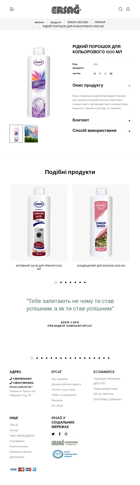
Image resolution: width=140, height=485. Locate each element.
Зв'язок (14, 430)
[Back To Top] (131, 464)
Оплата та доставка (63, 389)
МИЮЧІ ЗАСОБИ (78, 22)
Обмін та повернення (64, 394)
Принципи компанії (20, 451)
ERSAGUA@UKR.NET (21, 387)
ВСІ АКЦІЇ (57, 405)
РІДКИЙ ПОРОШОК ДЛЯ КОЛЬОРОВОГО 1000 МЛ (73, 26)
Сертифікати (17, 441)
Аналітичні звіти (19, 446)
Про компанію (60, 379)
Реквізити (57, 400)
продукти (55, 22)
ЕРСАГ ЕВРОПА (103, 394)
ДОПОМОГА (17, 457)
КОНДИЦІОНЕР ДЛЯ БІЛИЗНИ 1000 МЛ (101, 265)
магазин (39, 22)
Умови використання (106, 388)
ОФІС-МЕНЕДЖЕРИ (22, 435)
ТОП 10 (14, 425)
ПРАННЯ (100, 22)
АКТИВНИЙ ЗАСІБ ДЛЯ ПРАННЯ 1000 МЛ (39, 267)
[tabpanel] (39, 230)
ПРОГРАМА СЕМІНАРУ (108, 399)
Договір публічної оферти (66, 384)
